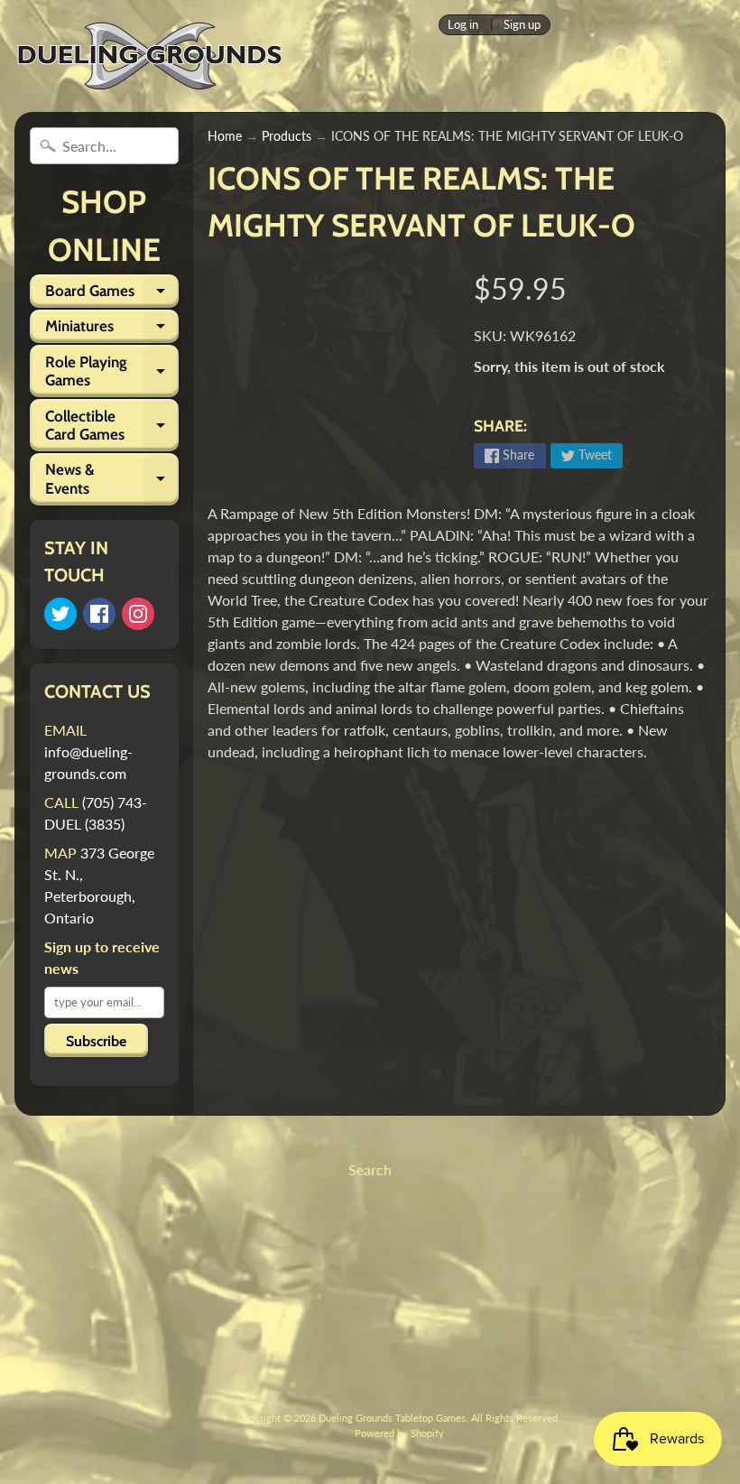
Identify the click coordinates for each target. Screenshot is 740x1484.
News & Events (112, 479)
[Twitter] (60, 614)
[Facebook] (99, 614)
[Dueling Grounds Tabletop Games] (149, 56)
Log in (463, 25)
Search (370, 1169)
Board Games (112, 295)
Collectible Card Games (112, 426)
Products (286, 136)
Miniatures (112, 330)
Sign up (522, 25)
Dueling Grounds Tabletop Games (392, 1418)
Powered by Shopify (399, 1433)
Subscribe (96, 1041)
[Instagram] (138, 614)
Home (225, 136)
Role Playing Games (112, 372)
